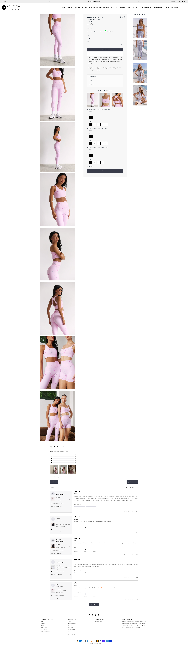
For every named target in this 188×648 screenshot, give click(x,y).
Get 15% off (174, 7)
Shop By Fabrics (104, 7)
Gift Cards (70, 627)
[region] (63, 469)
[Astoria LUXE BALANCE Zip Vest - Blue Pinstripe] (140, 94)
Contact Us (43, 625)
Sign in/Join (174, 1)
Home (63, 7)
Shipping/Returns (92, 84)
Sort (126, 487)
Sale (129, 7)
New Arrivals (79, 7)
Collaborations (71, 629)
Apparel (113, 7)
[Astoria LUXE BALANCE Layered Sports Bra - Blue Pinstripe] (140, 27)
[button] (93, 24)
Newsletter (70, 625)
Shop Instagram (146, 7)
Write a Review (134, 482)
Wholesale (70, 631)
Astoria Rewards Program (161, 7)
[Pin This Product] (124, 17)
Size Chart (136, 7)
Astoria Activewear (97, 643)
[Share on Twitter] (122, 17)
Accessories (122, 7)
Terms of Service (45, 629)
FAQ (42, 621)
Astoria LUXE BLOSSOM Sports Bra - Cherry (98, 128)
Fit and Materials (92, 76)
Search (69, 621)
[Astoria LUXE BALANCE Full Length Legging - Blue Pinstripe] (140, 49)
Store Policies (44, 627)
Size (88, 41)
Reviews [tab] (53, 477)
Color (88, 35)
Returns (43, 623)
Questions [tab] (60, 477)
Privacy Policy (71, 633)
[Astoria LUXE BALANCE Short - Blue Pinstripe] (140, 72)
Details (90, 53)
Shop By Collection (91, 7)
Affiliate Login (98, 621)
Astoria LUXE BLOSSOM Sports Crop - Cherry (98, 147)
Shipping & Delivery (45, 631)
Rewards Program (72, 623)
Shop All (70, 7)
